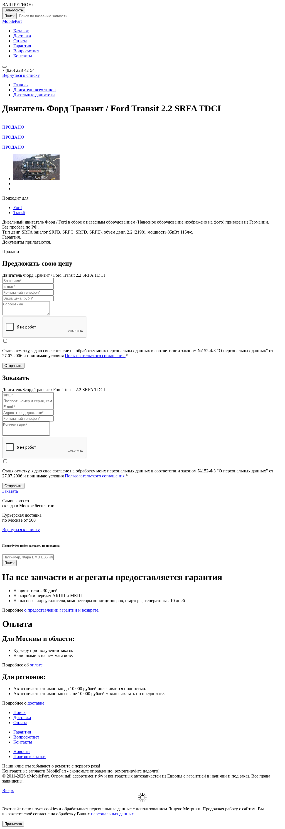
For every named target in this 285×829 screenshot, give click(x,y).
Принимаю (13, 824)
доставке (36, 703)
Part (12, 21)
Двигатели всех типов (34, 89)
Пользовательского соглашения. (95, 355)
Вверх (8, 790)
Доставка (22, 35)
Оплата (20, 40)
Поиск (9, 16)
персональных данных (112, 813)
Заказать (10, 491)
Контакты (22, 55)
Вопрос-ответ (26, 50)
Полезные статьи (29, 756)
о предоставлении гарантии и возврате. (61, 610)
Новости (21, 751)
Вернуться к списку (21, 75)
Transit (19, 212)
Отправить (13, 366)
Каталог (21, 30)
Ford (17, 207)
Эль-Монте (13, 10)
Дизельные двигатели (34, 94)
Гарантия (22, 45)
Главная (20, 84)
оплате (36, 665)
